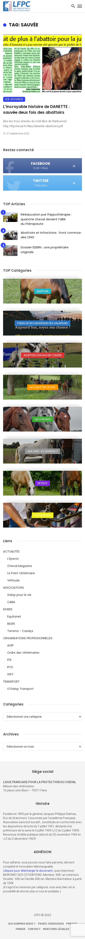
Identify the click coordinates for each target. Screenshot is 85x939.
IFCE (10, 667)
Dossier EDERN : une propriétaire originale (44, 249)
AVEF (10, 645)
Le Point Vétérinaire (21, 573)
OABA (11, 602)
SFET (10, 674)
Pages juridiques (51, 923)
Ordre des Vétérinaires (23, 653)
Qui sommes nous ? (21, 923)
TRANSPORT (11, 681)
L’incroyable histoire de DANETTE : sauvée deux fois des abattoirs (36, 109)
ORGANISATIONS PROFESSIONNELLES (27, 638)
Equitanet (14, 616)
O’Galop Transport (20, 689)
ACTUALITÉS (11, 551)
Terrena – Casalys (20, 631)
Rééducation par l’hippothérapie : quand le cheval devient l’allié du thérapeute (46, 219)
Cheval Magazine (19, 566)
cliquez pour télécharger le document (28, 870)
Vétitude (13, 580)
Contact (34, 929)
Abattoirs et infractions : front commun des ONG (51, 234)
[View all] (42, 291)
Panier (20, 929)
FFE (9, 660)
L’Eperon (13, 559)
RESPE (11, 624)
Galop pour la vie (19, 595)
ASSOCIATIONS (13, 588)
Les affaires (14, 99)
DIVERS (7, 609)
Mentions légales (56, 929)
